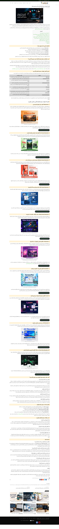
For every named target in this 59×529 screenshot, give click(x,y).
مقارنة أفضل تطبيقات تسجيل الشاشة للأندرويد (43, 35)
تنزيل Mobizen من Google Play (44, 184)
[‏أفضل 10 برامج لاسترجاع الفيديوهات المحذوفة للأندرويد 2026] (16, 496)
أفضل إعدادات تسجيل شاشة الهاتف (44, 39)
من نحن (42, 0)
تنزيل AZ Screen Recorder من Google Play (42, 157)
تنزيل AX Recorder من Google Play (44, 347)
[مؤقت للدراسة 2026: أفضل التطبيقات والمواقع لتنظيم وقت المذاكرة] (42, 507)
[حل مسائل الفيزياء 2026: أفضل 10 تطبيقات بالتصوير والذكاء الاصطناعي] (16, 507)
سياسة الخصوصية (45, 0)
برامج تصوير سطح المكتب (15, 68)
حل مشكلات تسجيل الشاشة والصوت (44, 40)
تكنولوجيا (48, 500)
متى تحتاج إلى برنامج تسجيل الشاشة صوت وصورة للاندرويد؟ (41, 34)
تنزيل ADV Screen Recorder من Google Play (42, 211)
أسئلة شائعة (47, 41)
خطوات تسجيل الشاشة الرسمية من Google (40, 68)
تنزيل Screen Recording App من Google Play (42, 374)
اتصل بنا (48, 0)
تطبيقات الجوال (34, 500)
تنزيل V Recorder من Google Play (44, 265)
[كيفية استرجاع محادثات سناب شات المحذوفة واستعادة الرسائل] (42, 496)
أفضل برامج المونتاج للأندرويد (30, 263)
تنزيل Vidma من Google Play (45, 238)
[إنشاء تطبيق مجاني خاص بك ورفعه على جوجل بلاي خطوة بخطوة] (29, 507)
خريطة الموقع (40, 0)
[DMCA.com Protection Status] (32, 520)
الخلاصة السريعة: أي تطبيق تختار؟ (44, 33)
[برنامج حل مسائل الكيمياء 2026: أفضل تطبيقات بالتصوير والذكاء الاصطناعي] (29, 496)
